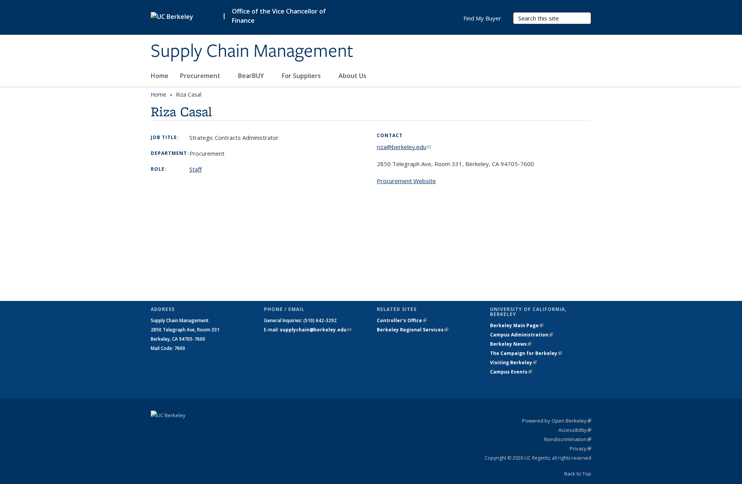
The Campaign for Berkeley (526, 353)
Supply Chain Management (252, 51)
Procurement (201, 75)
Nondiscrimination (567, 439)
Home (159, 75)
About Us (353, 75)
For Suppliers (302, 75)
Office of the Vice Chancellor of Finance (279, 16)
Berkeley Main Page (516, 325)
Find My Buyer (482, 18)
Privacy (580, 448)
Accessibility (574, 429)
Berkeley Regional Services (412, 329)
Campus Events (511, 372)
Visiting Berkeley (513, 362)
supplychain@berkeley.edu (315, 329)
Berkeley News (510, 344)
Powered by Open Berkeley (556, 420)
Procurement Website (406, 181)
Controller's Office (402, 320)
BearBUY (251, 75)
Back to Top (577, 473)
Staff (195, 169)
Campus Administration (521, 334)
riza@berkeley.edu (404, 147)
